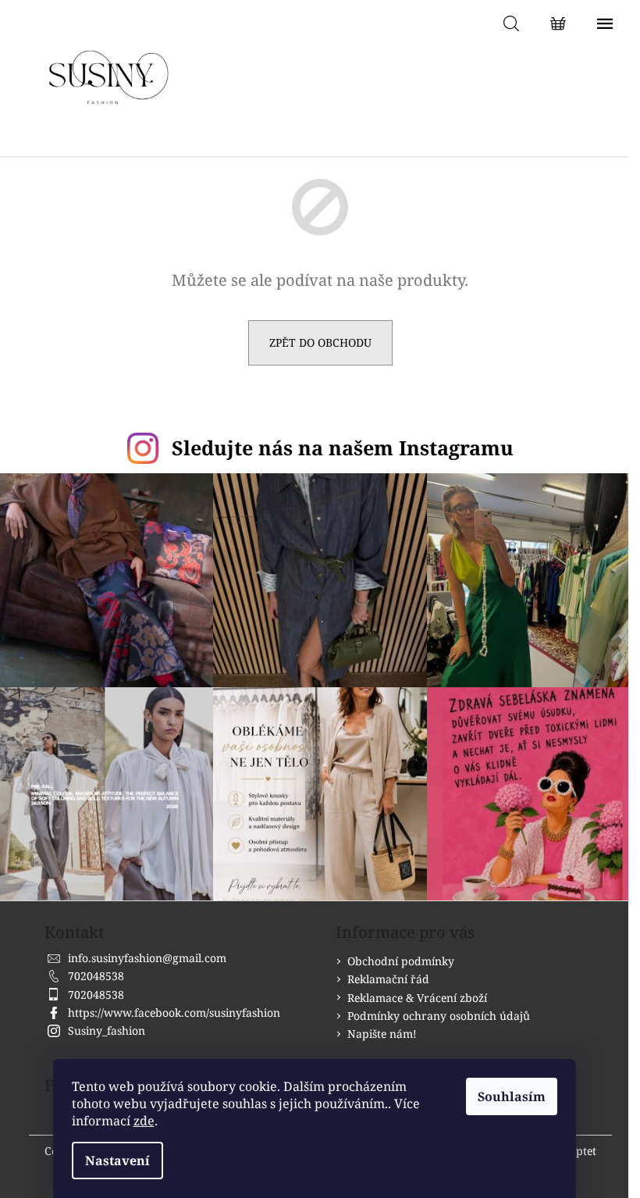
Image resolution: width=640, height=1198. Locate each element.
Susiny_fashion (106, 1030)
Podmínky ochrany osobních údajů (438, 1015)
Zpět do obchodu (320, 342)
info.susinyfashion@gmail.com (147, 957)
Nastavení (117, 1160)
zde (144, 1120)
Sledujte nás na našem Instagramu (343, 447)
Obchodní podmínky (400, 961)
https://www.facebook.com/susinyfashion (174, 1012)
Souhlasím (512, 1096)
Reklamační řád (388, 979)
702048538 (96, 975)
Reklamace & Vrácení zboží (417, 997)
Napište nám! (382, 1033)
